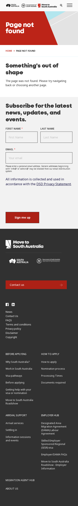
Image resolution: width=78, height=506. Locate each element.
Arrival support (16, 415)
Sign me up (22, 217)
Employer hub (50, 415)
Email (10, 149)
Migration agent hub (20, 480)
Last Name (47, 128)
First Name (14, 128)
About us (12, 488)
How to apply (50, 354)
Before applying (16, 354)
